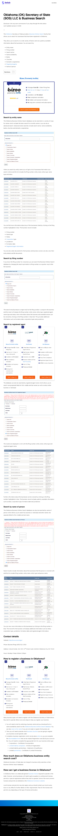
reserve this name (16, 729)
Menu (55, 3)
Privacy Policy (29, 827)
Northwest (29, 344)
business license (33, 774)
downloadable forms (15, 738)
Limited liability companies (17, 745)
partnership (17, 750)
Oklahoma (9, 34)
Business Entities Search (37, 34)
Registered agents (11, 64)
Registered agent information (14, 246)
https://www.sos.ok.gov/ (15, 640)
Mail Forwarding (27, 361)
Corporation (9, 239)
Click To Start (11, 377)
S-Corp (42, 90)
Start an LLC (31, 90)
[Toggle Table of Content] (12, 72)
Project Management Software (29, 829)
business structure (32, 731)
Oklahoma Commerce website (36, 781)
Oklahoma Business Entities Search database (38, 726)
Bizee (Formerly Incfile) (29, 78)
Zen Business (46, 344)
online (39, 736)
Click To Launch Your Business (28, 109)
